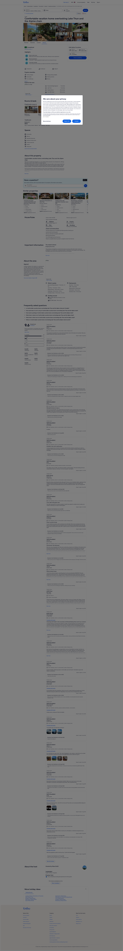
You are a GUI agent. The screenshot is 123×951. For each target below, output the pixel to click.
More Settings (47, 121)
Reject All (66, 121)
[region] (62, 110)
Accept (76, 121)
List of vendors (46, 116)
